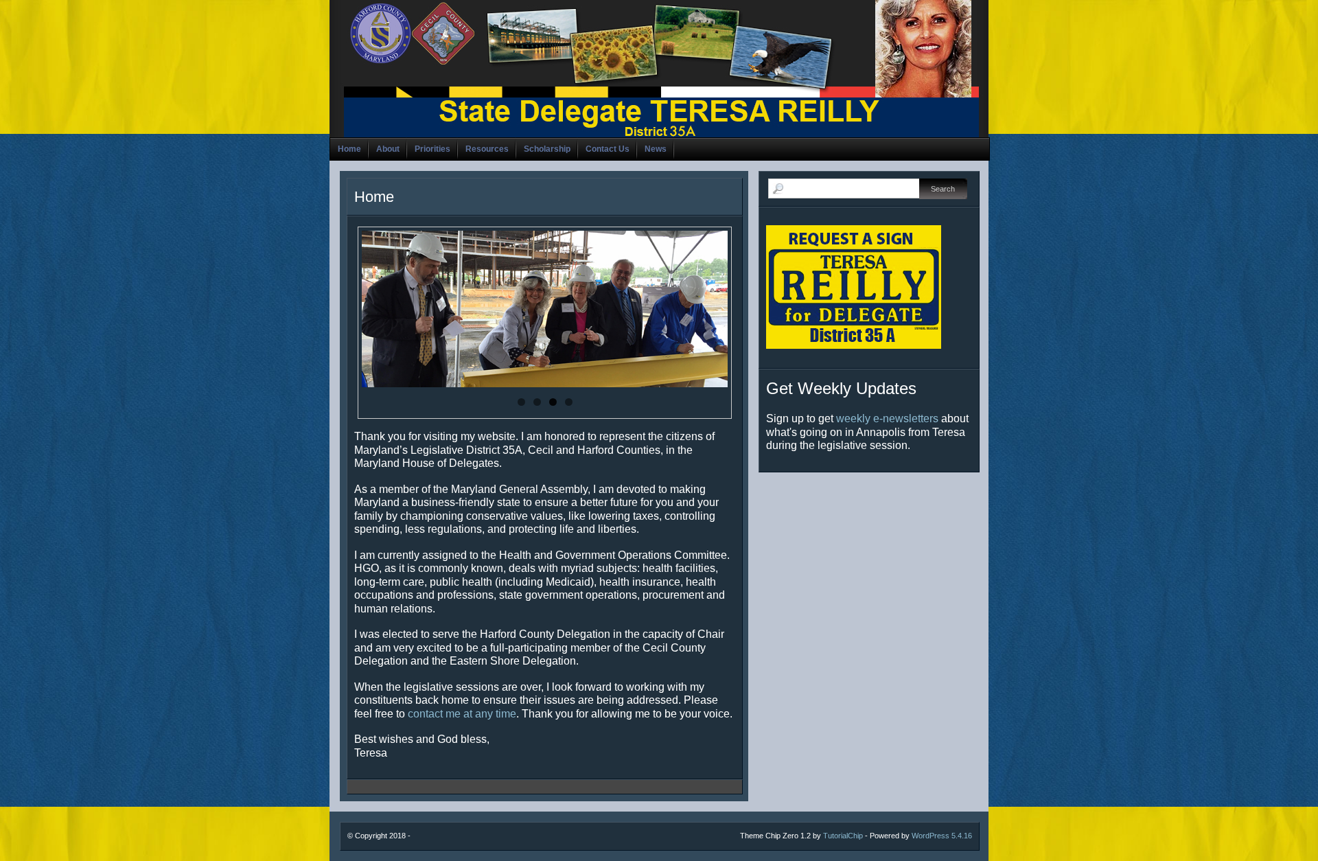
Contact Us (607, 149)
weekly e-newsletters (887, 418)
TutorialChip (843, 835)
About (388, 149)
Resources (487, 149)
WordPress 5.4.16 (942, 835)
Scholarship (547, 149)
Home (349, 149)
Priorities (432, 149)
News (656, 149)
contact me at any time (462, 714)
